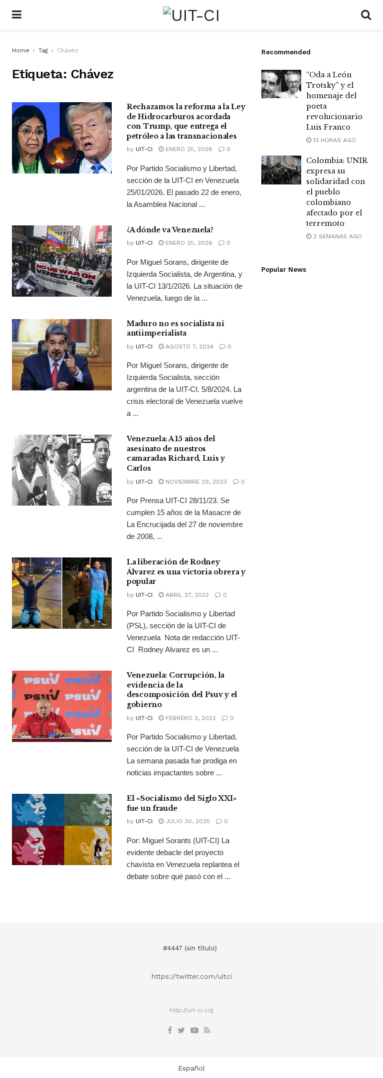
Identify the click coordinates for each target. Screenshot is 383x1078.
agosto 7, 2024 (188, 346)
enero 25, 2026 (188, 149)
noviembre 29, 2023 (195, 481)
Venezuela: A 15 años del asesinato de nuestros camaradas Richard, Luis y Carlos (176, 453)
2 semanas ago (336, 236)
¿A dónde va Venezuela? (170, 229)
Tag (43, 50)
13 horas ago (333, 140)
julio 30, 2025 (187, 821)
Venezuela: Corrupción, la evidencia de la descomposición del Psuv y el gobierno (182, 690)
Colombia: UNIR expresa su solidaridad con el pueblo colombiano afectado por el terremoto (337, 192)
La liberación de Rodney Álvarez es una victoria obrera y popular (186, 571)
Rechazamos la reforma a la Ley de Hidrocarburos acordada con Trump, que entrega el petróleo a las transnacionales (186, 121)
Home (20, 50)
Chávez (67, 50)
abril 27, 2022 (186, 594)
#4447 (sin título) (190, 948)
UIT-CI (144, 149)
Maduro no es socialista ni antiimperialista (175, 328)
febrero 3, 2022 (190, 718)
